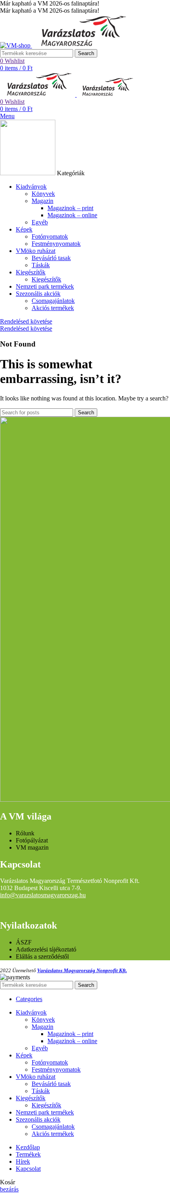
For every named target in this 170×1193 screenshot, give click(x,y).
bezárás (9, 1189)
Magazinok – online (72, 215)
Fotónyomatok (50, 236)
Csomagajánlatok (53, 300)
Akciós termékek (53, 307)
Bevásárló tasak (51, 258)
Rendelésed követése (26, 321)
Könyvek (43, 193)
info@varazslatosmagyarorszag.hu (43, 895)
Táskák (41, 265)
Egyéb (40, 222)
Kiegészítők (46, 279)
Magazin (42, 200)
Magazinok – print (70, 208)
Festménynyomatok (56, 243)
